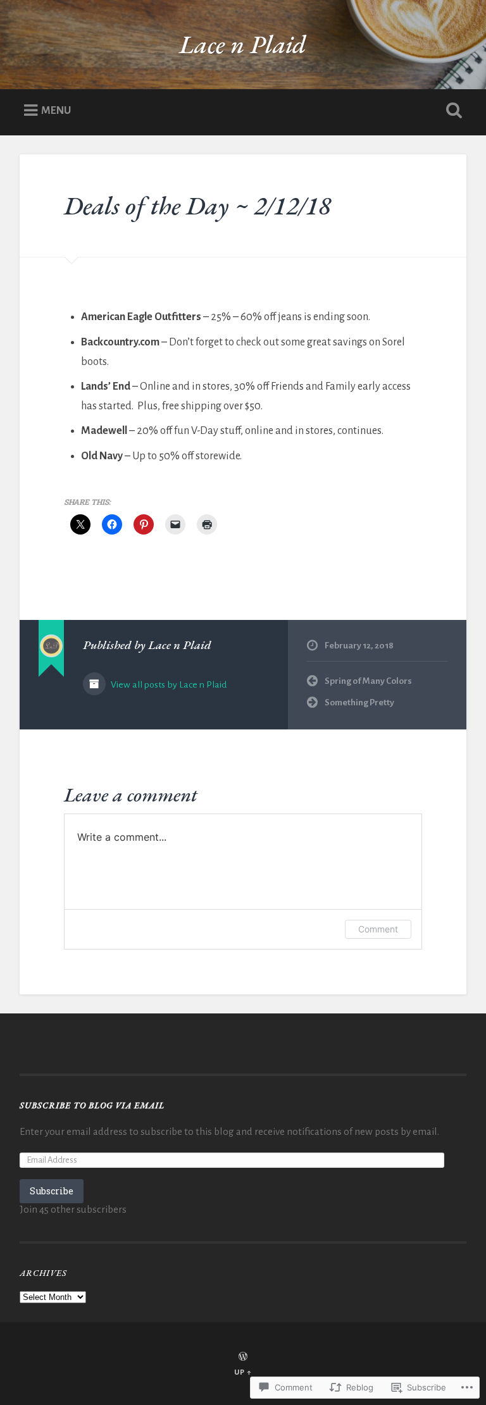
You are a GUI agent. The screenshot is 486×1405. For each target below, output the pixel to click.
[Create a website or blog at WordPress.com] (243, 1358)
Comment (378, 929)
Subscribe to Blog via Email (92, 1105)
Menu (56, 110)
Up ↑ (243, 1372)
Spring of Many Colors (368, 681)
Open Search (452, 110)
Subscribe (51, 1191)
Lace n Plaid (242, 44)
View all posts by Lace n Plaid (168, 684)
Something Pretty (359, 702)
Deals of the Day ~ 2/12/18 (197, 205)
